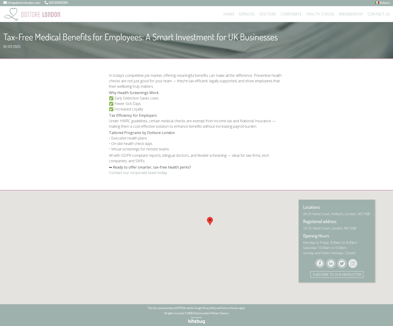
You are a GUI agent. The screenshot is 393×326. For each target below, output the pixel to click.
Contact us (379, 14)
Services (247, 14)
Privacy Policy (209, 308)
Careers (225, 313)
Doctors (267, 14)
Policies (215, 313)
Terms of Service (230, 308)
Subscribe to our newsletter (336, 274)
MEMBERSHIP (351, 14)
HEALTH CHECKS (320, 14)
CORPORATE (291, 14)
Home (228, 14)
